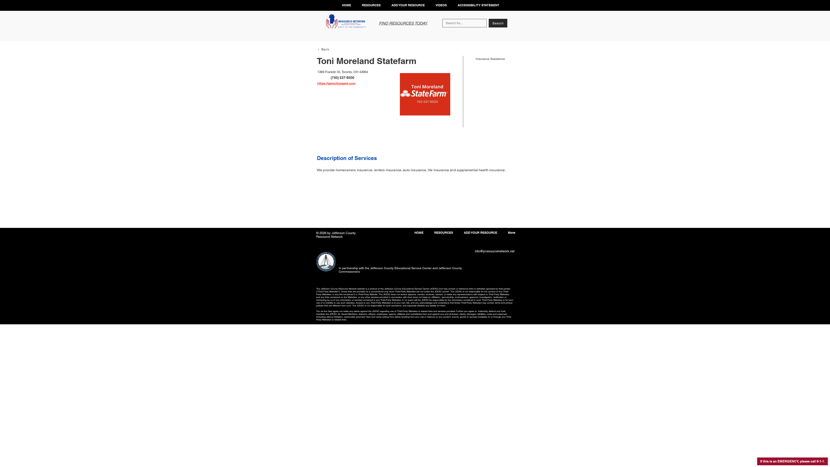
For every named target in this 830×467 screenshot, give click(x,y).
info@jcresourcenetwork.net (494, 251)
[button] (792, 461)
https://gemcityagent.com (336, 83)
